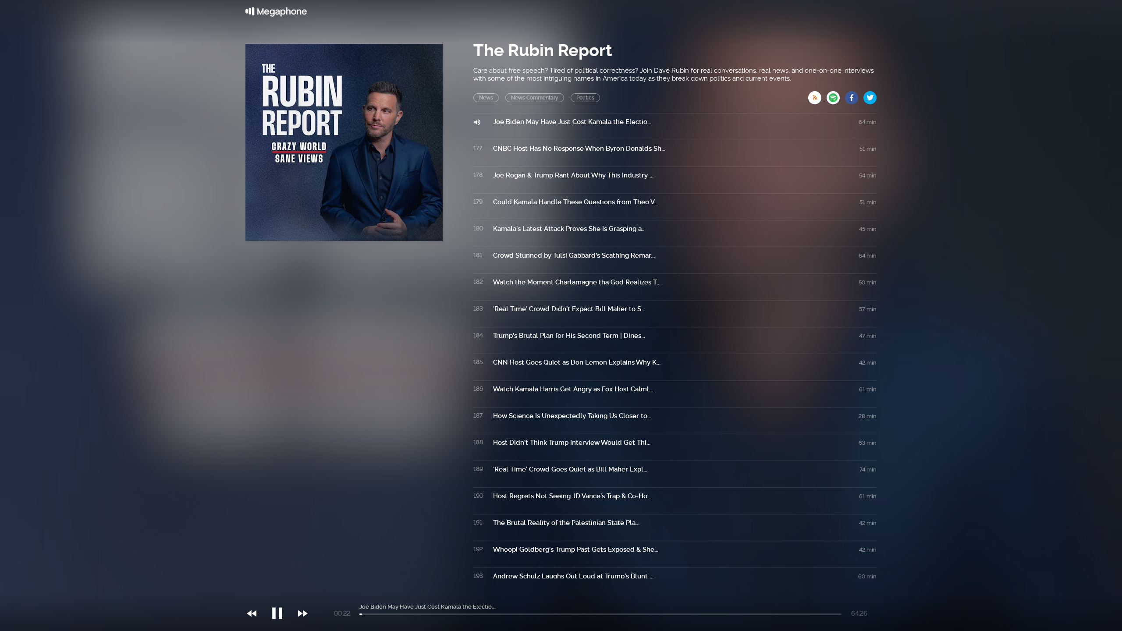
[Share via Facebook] (854, 95)
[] (281, 595)
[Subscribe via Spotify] (836, 95)
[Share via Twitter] (870, 95)
